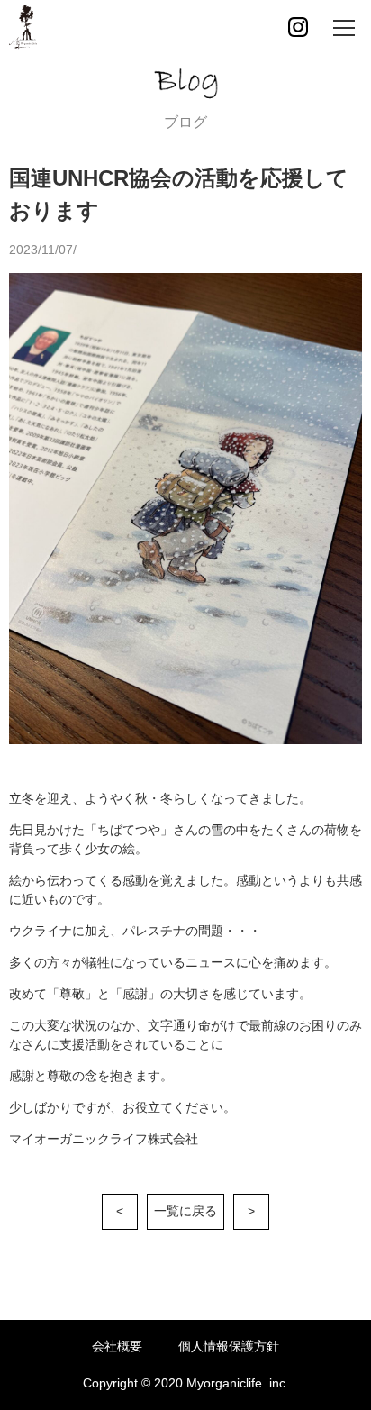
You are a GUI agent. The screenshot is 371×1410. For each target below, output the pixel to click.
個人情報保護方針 (228, 1346)
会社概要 (117, 1346)
